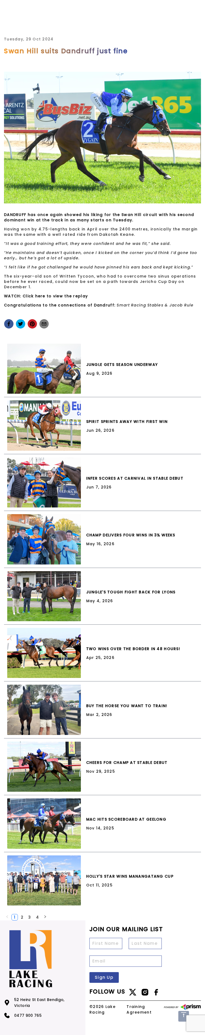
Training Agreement (139, 1009)
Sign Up (104, 977)
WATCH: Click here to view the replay (46, 296)
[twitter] (20, 324)
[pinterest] (32, 324)
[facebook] (9, 324)
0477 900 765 (28, 1015)
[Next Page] (45, 917)
